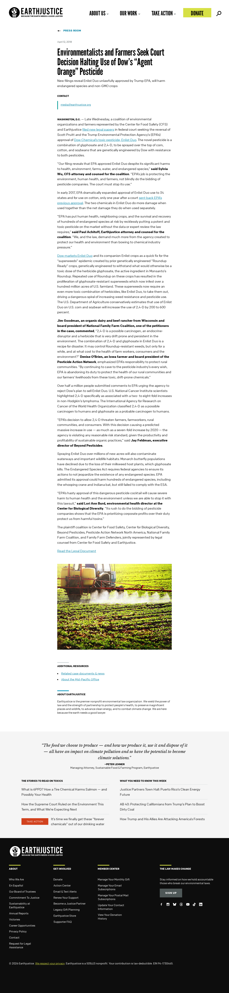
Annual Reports (18, 913)
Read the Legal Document (76, 551)
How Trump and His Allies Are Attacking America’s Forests (162, 819)
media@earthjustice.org (76, 104)
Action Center (62, 885)
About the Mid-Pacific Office (80, 679)
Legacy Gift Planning (66, 909)
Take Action (162, 13)
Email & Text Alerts (65, 891)
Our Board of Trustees (22, 891)
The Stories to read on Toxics (42, 780)
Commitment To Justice (24, 897)
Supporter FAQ (62, 921)
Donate (197, 13)
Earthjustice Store (64, 915)
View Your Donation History (110, 916)
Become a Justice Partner (69, 903)
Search (218, 12)
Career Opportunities (22, 925)
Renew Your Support (66, 897)
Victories (14, 919)
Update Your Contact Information (111, 907)
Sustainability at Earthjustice (19, 905)
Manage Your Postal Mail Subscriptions (113, 897)
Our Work (128, 13)
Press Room (72, 30)
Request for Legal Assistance (20, 945)
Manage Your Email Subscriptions (110, 887)
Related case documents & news (82, 673)
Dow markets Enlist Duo (74, 256)
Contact (14, 937)
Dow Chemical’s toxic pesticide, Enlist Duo (105, 140)
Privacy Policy (18, 931)
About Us (97, 13)
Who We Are (16, 879)
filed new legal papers (98, 129)
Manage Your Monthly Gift (114, 879)
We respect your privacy (50, 963)
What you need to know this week (143, 780)
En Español (16, 885)
